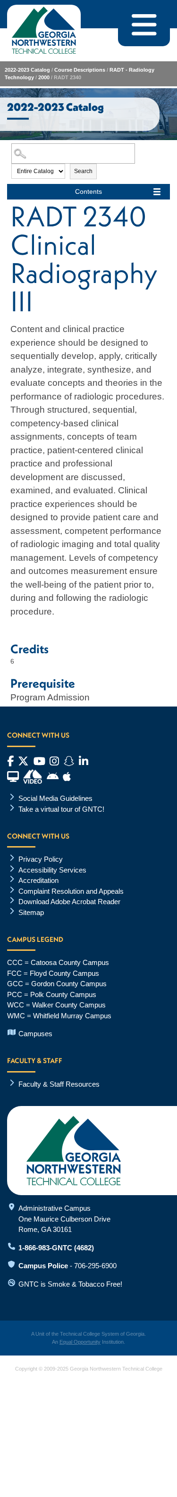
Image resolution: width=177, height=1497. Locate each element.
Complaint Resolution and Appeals (71, 891)
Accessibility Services (52, 870)
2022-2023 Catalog (27, 70)
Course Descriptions (79, 70)
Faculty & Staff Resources (59, 1084)
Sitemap (31, 912)
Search (83, 171)
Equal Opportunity (80, 1342)
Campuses (35, 1034)
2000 (44, 77)
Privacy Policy (40, 859)
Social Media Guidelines (55, 798)
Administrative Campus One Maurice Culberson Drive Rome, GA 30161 (64, 1218)
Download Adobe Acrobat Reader (69, 902)
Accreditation (38, 880)
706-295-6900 (95, 1266)
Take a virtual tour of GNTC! (61, 809)
